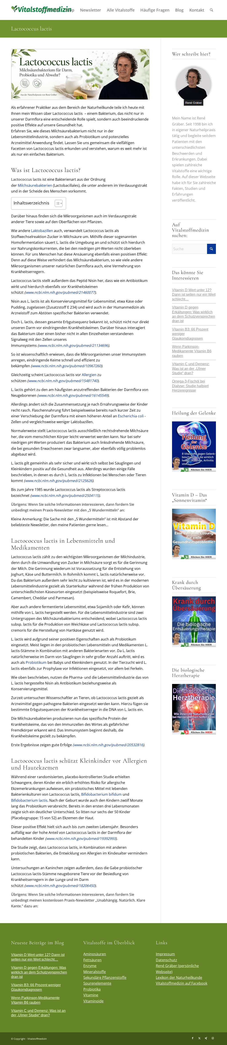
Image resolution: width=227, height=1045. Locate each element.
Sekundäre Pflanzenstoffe (104, 977)
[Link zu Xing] (206, 1038)
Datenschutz (166, 960)
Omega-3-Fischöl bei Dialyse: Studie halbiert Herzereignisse (190, 385)
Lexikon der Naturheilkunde (179, 977)
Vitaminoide (93, 1001)
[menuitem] (50, 10)
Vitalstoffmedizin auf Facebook (181, 983)
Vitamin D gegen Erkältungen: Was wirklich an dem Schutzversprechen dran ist (39, 972)
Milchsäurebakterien (35, 185)
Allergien (89, 374)
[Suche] (211, 10)
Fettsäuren (92, 960)
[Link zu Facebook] (192, 1038)
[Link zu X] (199, 1038)
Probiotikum (36, 662)
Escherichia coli (131, 416)
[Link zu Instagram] (212, 1038)
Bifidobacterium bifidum (101, 794)
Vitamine (90, 995)
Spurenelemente (97, 983)
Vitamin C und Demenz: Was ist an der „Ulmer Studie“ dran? (190, 368)
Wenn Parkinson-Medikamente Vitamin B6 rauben (191, 351)
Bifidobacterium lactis (29, 800)
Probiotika (92, 989)
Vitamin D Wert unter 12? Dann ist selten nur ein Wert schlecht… (193, 294)
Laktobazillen (42, 230)
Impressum (165, 954)
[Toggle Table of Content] (56, 203)
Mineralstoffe (94, 971)
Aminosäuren (94, 954)
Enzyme (89, 965)
